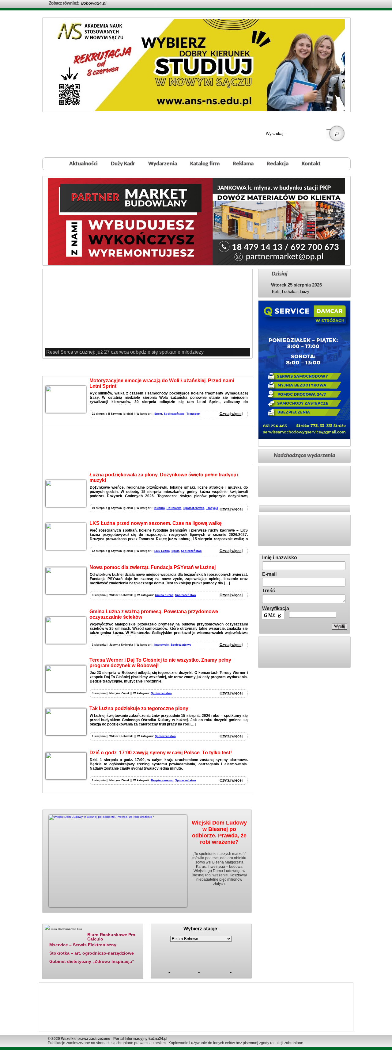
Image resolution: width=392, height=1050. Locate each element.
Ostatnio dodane (106, 920)
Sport (158, 413)
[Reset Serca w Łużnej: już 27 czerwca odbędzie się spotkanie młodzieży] (147, 313)
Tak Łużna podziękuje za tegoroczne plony (138, 708)
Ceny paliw (166, 920)
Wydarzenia (162, 164)
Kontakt (311, 164)
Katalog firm (205, 164)
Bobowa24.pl (93, 3)
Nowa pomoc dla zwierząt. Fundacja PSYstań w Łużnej (152, 567)
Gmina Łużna (164, 595)
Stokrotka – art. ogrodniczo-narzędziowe (91, 953)
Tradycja (212, 508)
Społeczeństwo (174, 413)
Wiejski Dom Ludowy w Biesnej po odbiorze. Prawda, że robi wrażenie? (219, 832)
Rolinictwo (174, 508)
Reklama (243, 164)
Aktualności (83, 164)
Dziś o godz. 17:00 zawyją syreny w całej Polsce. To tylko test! (160, 752)
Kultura (159, 508)
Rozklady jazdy (203, 920)
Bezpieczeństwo (162, 780)
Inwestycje (161, 644)
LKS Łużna (162, 550)
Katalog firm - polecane (62, 920)
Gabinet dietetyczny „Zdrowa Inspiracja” (91, 961)
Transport (193, 413)
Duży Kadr (123, 164)
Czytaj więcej (231, 414)
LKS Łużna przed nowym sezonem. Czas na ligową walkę (155, 523)
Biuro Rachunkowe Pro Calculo (111, 936)
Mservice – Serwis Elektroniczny (82, 944)
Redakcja (277, 164)
